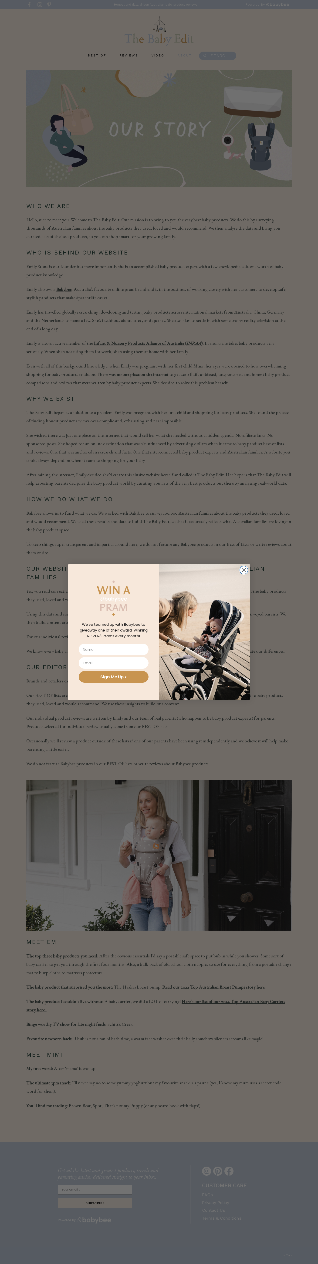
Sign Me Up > (113, 677)
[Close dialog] (244, 570)
